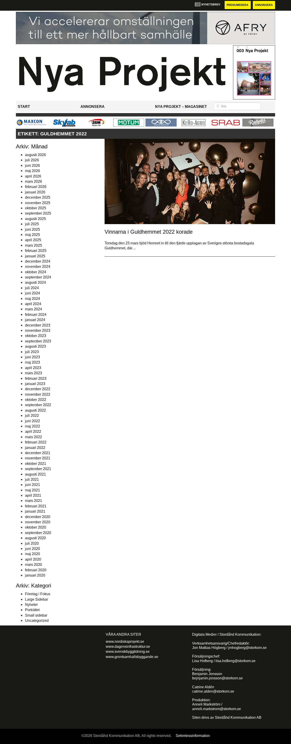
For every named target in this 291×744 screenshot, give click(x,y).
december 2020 (37, 517)
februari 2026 (35, 187)
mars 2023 (33, 373)
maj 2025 (32, 235)
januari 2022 (35, 448)
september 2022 (38, 405)
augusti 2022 (35, 410)
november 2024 (37, 266)
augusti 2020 (35, 538)
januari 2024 (35, 320)
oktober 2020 (35, 527)
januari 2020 (35, 575)
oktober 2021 (35, 464)
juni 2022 (32, 421)
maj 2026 (32, 171)
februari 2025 (35, 251)
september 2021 (38, 469)
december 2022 (37, 389)
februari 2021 (35, 506)
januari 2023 (35, 384)
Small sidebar (36, 615)
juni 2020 (32, 549)
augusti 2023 (35, 346)
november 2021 (37, 458)
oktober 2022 (35, 400)
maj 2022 (32, 426)
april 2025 (33, 240)
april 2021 (33, 495)
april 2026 (33, 176)
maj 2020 (32, 554)
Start (24, 107)
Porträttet (32, 610)
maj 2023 (32, 362)
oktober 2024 (35, 272)
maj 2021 (32, 490)
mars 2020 (33, 565)
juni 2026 (32, 165)
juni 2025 (32, 229)
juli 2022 (32, 416)
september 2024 (38, 277)
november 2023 (37, 330)
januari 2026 (35, 192)
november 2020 (37, 522)
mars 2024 (33, 309)
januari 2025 (35, 256)
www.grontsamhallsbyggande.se (132, 657)
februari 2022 (35, 442)
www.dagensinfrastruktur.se (128, 646)
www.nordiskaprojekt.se (125, 641)
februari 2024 (35, 314)
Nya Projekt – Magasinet (181, 107)
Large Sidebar (36, 599)
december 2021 (37, 453)
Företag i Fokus (37, 594)
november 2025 (37, 203)
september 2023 (38, 341)
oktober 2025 (35, 208)
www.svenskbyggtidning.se (128, 651)
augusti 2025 (35, 219)
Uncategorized (37, 621)
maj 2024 (32, 299)
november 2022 (37, 394)
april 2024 (33, 304)
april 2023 (33, 368)
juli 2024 (32, 288)
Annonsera (264, 5)
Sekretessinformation (193, 736)
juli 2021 (32, 479)
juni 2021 (32, 485)
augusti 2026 (35, 155)
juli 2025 (32, 224)
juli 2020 (32, 543)
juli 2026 (32, 160)
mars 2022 (33, 437)
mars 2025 (33, 245)
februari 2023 (35, 378)
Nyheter (31, 605)
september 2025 (38, 213)
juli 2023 (32, 352)
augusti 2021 (35, 474)
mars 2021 (33, 501)
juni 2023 (32, 357)
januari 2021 (35, 511)
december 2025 (37, 197)
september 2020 (38, 533)
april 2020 (33, 559)
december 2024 (37, 261)
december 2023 (37, 325)
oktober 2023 (35, 336)
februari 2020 (35, 570)
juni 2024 (32, 293)
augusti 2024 (35, 282)
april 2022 (33, 431)
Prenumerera (237, 5)
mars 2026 (33, 181)
